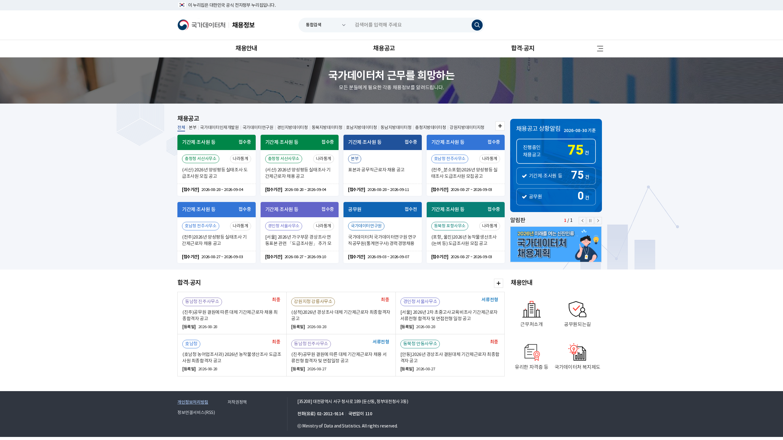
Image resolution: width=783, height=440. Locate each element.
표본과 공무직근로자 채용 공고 (376, 170)
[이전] (582, 220)
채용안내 (246, 48)
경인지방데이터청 (292, 127)
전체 (181, 127)
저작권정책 (237, 402)
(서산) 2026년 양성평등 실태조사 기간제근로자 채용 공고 (298, 173)
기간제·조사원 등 (545, 176)
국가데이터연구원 (258, 127)
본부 (192, 127)
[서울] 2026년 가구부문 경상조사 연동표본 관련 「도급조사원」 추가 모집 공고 (298, 241)
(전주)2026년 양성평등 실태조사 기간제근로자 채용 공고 (214, 240)
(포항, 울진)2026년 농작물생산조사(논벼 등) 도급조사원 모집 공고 (464, 240)
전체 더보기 (500, 125)
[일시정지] (590, 220)
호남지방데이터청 (361, 127)
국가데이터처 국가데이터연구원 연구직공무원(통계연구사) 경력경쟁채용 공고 (382, 241)
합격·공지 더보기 (498, 283)
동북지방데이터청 (327, 127)
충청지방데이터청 (430, 127)
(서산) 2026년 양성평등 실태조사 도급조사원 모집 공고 (215, 173)
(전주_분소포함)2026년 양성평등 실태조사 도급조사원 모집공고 (464, 173)
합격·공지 (522, 48)
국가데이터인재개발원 (219, 127)
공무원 (535, 197)
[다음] (598, 220)
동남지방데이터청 (395, 127)
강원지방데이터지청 (467, 127)
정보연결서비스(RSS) (196, 412)
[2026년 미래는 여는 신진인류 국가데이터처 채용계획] (563, 244)
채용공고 (384, 48)
